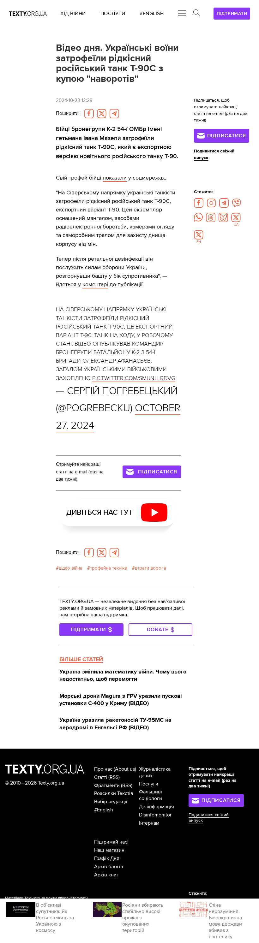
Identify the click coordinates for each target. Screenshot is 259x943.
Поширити (67, 113)
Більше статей (81, 659)
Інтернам (149, 823)
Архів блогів (108, 866)
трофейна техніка (108, 568)
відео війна (70, 568)
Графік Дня (106, 858)
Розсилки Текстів (113, 793)
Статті (100, 777)
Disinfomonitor (155, 815)
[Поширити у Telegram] (114, 113)
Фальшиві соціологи (150, 795)
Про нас (103, 769)
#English (103, 810)
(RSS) (114, 777)
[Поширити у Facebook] (89, 113)
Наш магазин (109, 850)
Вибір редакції (110, 801)
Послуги (148, 784)
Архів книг (106, 875)
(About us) (125, 769)
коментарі (95, 284)
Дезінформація (156, 807)
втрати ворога (150, 568)
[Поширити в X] (101, 113)
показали (115, 177)
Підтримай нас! (111, 842)
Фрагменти (107, 785)
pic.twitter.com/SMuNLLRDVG (133, 378)
